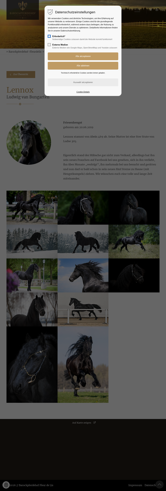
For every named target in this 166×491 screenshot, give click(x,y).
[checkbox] (49, 36)
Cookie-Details (83, 92)
